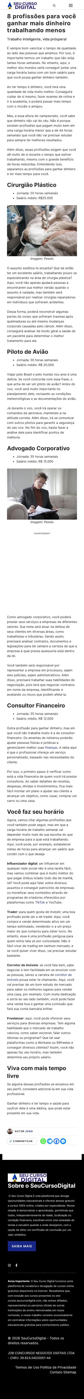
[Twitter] (9, 1265)
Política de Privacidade (58, 1367)
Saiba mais (22, 1246)
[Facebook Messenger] (63, 1141)
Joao (29, 1131)
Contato (56, 1372)
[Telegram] (50, 1141)
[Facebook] (56, 1141)
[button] (55, 5)
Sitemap (69, 1372)
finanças (51, 747)
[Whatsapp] (43, 1141)
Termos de (24, 1367)
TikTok (40, 902)
